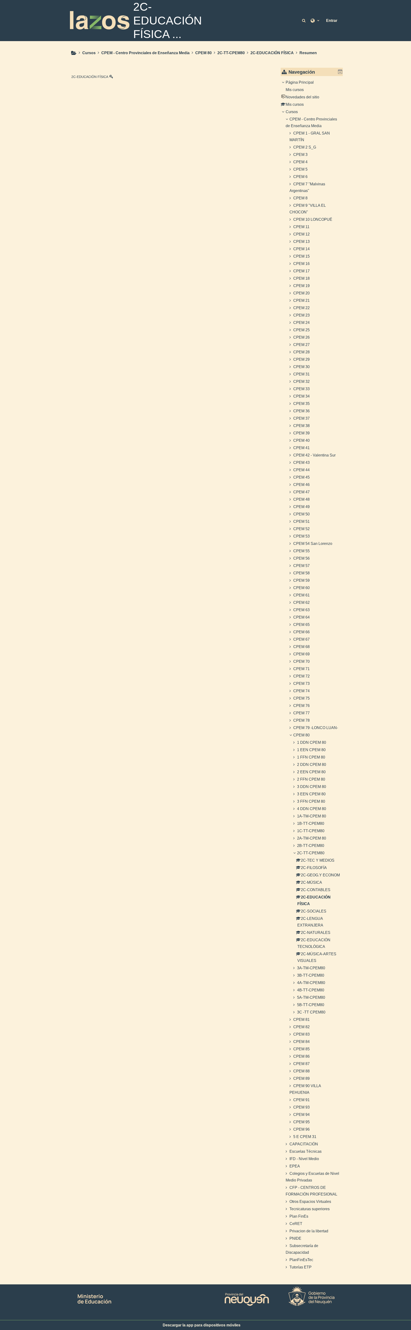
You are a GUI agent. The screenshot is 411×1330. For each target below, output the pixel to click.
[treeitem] (312, 675)
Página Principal (300, 82)
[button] (304, 20)
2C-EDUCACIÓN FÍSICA (89, 77)
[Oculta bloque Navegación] (340, 72)
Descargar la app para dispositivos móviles (201, 1325)
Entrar (331, 21)
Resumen (308, 53)
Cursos (292, 112)
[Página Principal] (99, 20)
